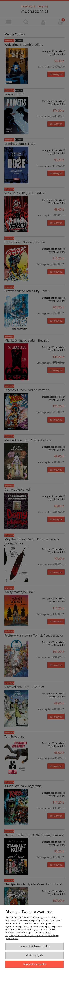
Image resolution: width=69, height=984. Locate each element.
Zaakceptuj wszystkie (34, 964)
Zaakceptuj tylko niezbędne (34, 946)
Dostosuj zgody (34, 955)
